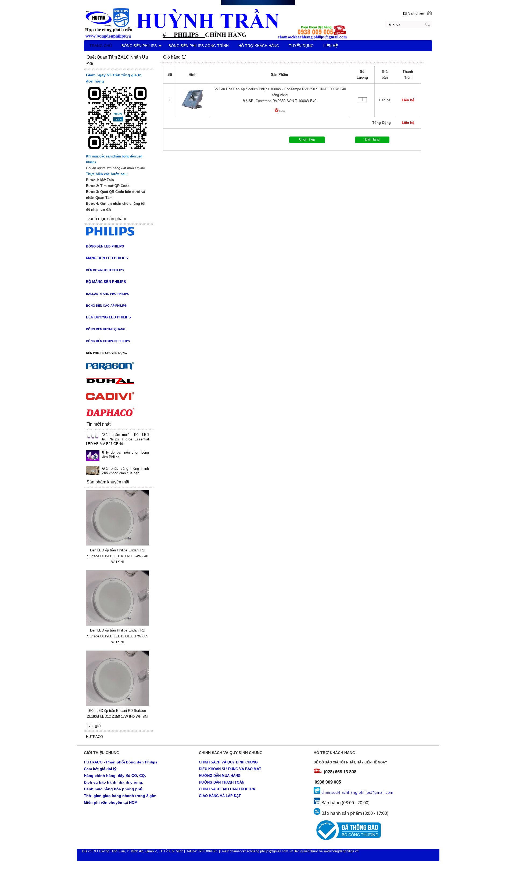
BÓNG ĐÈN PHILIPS (139, 46)
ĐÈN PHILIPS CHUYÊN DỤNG (106, 352)
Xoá (282, 111)
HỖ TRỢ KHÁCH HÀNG (258, 46)
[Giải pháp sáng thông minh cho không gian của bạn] (92, 471)
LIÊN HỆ (330, 46)
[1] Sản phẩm (413, 13)
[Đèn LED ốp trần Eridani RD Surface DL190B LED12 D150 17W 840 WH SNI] (117, 705)
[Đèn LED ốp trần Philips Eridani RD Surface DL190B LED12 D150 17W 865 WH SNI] (117, 624)
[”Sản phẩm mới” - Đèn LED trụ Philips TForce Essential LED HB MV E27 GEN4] (92, 436)
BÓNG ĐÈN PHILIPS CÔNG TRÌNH (199, 46)
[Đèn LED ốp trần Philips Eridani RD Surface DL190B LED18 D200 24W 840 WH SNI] (117, 544)
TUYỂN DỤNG (301, 46)
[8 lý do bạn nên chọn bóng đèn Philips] (92, 456)
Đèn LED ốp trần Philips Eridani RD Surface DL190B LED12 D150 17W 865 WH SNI (117, 636)
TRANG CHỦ (100, 46)
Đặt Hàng (372, 139)
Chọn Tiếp (307, 139)
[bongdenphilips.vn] (258, 22)
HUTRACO (94, 737)
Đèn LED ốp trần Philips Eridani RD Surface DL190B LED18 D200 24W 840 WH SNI (117, 556)
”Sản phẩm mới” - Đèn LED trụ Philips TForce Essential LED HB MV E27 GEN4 (117, 439)
